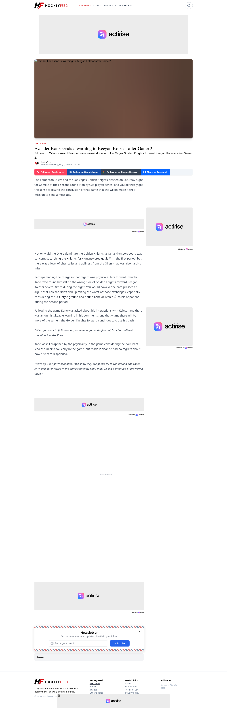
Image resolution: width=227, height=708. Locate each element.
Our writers (131, 686)
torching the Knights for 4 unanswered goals (79, 258)
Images (93, 689)
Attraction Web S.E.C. (50, 696)
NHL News (95, 683)
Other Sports (96, 692)
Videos (93, 686)
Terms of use (132, 689)
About (128, 683)
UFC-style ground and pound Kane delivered (84, 297)
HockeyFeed (46, 162)
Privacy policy (132, 692)
